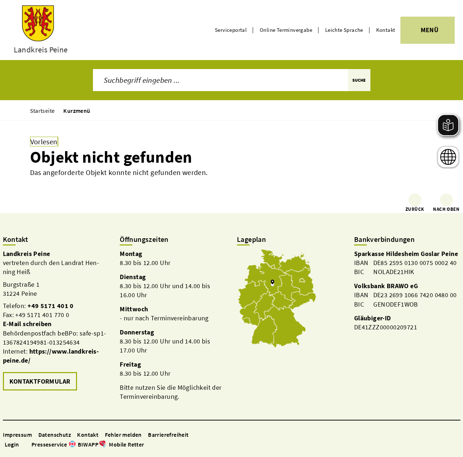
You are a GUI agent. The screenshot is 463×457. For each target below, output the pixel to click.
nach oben (446, 209)
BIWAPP (88, 444)
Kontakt (385, 29)
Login (12, 444)
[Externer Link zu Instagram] (156, 445)
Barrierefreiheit (168, 434)
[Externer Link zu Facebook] (148, 445)
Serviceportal (231, 29)
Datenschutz (54, 434)
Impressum (17, 434)
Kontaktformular (40, 381)
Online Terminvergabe (286, 29)
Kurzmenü (76, 110)
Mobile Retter (126, 444)
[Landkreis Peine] (56, 321)
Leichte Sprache (344, 29)
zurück (414, 209)
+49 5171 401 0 (50, 306)
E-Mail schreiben (27, 324)
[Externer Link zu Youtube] (165, 445)
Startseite (42, 110)
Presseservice (49, 444)
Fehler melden (123, 434)
